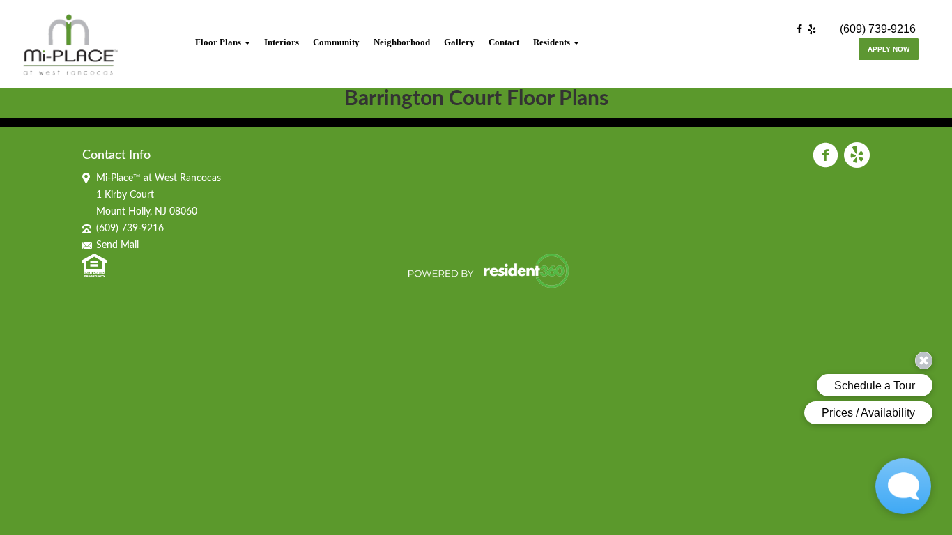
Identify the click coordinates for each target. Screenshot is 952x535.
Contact (504, 42)
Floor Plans (219, 42)
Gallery (459, 42)
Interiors (281, 42)
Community (336, 42)
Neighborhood (402, 42)
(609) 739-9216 (878, 29)
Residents (552, 42)
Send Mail (117, 245)
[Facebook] (802, 30)
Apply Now (888, 49)
